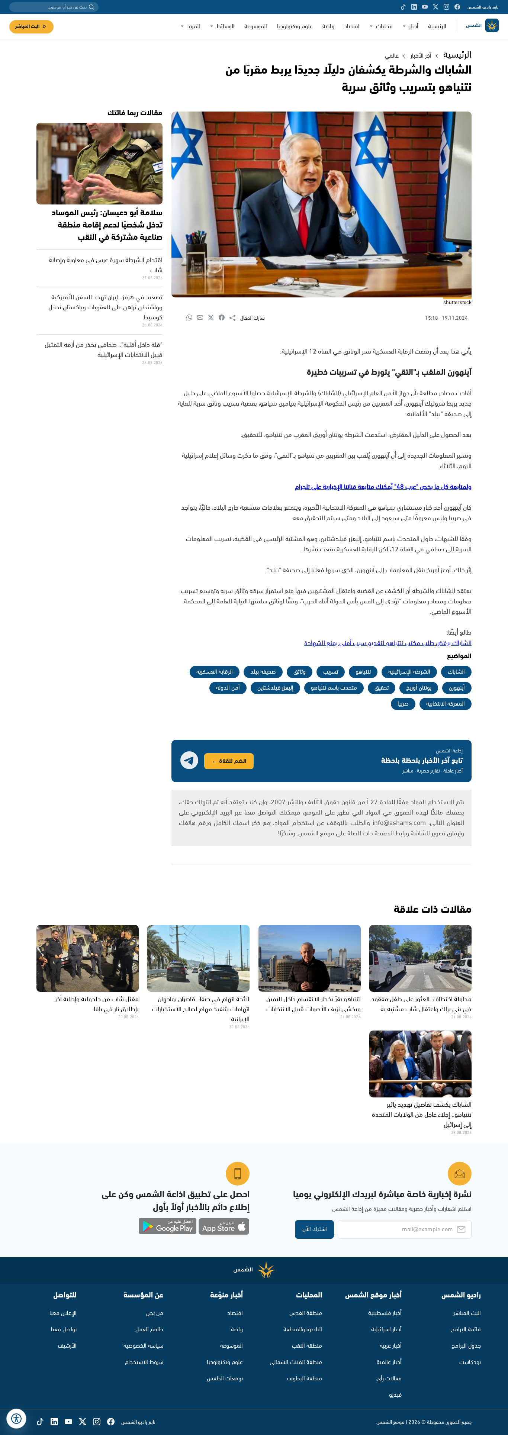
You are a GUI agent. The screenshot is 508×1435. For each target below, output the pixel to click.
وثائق (299, 672)
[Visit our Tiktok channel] (403, 7)
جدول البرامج (466, 1346)
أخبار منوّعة (226, 1295)
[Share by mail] (202, 318)
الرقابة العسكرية (214, 672)
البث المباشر (27, 26)
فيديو (395, 1395)
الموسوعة (255, 26)
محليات (384, 26)
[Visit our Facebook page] (457, 7)
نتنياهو (363, 672)
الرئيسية (437, 26)
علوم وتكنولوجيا (295, 26)
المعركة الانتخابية (445, 704)
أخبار (413, 26)
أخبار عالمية (389, 1362)
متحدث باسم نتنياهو (334, 688)
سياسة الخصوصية (143, 1346)
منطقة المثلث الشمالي (296, 1362)
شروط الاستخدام (144, 1362)
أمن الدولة (228, 688)
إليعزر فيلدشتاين (275, 688)
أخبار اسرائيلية (386, 1329)
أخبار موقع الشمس (373, 1295)
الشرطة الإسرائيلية (409, 672)
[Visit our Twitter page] (435, 7)
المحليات (309, 1295)
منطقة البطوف (304, 1378)
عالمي (392, 56)
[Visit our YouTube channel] (425, 7)
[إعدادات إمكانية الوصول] (16, 1418)
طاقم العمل (149, 1329)
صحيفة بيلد (263, 672)
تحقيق (381, 688)
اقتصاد (352, 26)
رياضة (328, 26)
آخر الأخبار (421, 56)
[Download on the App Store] (224, 1226)
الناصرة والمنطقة (302, 1329)
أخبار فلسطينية (385, 1313)
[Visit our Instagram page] (446, 7)
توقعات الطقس (225, 1378)
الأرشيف (67, 1346)
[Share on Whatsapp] (191, 318)
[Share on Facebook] (224, 318)
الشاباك (456, 672)
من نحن (154, 1313)
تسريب (330, 672)
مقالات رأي (389, 1378)
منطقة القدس (305, 1313)
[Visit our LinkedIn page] (414, 7)
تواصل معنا (64, 1329)
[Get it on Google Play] (168, 1226)
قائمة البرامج (466, 1329)
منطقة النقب (307, 1346)
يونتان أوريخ (418, 688)
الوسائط (225, 26)
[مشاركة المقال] (234, 318)
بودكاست (470, 1362)
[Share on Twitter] (213, 318)
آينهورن (457, 688)
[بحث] (91, 7)
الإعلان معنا (63, 1313)
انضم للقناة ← (229, 761)
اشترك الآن (314, 1229)
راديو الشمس (461, 1295)
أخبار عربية (391, 1346)
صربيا (403, 704)
